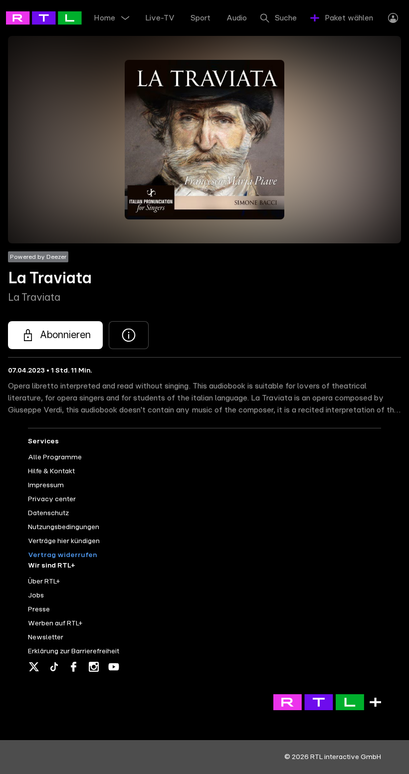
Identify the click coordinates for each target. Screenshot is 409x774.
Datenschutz (48, 513)
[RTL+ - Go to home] (51, 17)
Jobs (36, 595)
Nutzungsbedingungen (63, 527)
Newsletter (45, 637)
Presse (39, 609)
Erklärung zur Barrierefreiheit (73, 651)
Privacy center (52, 499)
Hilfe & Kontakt (51, 471)
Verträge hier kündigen (64, 541)
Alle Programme (55, 457)
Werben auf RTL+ (55, 623)
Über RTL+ (44, 581)
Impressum (46, 485)
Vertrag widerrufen (62, 555)
